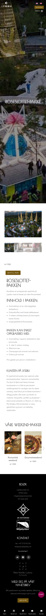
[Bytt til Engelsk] (37, 3)
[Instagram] (28, 557)
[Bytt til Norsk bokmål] (41, 3)
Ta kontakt (23, 551)
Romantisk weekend (13, 459)
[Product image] (13, 442)
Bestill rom (13, 273)
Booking (39, 7)
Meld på (23, 600)
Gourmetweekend (33, 457)
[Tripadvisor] (17, 557)
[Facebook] (23, 557)
